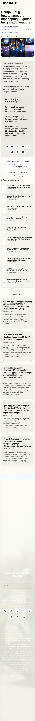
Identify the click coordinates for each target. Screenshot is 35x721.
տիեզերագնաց (17, 176)
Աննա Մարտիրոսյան (20, 161)
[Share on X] (28, 146)
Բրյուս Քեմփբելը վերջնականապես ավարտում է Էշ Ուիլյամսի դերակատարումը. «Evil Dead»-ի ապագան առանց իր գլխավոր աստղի (19, 259)
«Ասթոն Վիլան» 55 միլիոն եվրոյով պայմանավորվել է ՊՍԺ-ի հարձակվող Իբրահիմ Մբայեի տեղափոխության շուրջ (17, 305)
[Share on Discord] (12, 146)
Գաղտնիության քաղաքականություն (20, 647)
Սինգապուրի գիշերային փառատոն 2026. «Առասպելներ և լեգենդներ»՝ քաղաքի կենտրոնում (19, 238)
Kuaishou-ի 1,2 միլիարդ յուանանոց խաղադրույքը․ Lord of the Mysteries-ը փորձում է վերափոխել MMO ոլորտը (19, 207)
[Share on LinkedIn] (17, 152)
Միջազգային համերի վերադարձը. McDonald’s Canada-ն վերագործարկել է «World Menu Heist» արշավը (19, 217)
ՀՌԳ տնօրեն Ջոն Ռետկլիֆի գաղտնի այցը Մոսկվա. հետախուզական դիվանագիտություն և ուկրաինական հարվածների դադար (17, 228)
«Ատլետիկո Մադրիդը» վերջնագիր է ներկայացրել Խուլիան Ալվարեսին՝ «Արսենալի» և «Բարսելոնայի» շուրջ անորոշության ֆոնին (17, 372)
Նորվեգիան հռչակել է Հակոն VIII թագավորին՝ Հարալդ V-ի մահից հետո (15, 109)
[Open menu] (30, 3)
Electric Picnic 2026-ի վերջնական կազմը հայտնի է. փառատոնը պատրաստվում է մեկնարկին (18, 248)
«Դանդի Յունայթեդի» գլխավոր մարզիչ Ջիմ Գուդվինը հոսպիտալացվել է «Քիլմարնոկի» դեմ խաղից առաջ (17, 442)
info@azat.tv (21, 602)
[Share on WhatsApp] (23, 146)
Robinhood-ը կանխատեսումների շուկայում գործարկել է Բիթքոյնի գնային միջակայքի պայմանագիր (18, 186)
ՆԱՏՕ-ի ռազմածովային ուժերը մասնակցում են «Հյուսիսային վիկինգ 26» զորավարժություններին (19, 269)
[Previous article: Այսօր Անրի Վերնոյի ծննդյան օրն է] (2, 360)
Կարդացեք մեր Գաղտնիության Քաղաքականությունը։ (19, 639)
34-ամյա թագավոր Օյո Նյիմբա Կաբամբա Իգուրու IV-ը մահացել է (16, 119)
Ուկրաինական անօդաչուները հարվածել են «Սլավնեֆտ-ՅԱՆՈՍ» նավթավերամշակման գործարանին (16, 131)
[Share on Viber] (23, 152)
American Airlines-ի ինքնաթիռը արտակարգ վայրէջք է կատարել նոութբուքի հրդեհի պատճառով (18, 280)
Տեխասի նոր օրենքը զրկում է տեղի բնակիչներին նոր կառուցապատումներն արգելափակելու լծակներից (19, 196)
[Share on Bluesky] (17, 146)
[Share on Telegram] (7, 146)
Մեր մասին (12, 644)
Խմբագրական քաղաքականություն (15, 645)
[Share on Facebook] (12, 152)
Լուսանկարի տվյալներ (9, 58)
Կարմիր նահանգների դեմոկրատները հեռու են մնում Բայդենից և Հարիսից (16, 337)
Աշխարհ (16, 36)
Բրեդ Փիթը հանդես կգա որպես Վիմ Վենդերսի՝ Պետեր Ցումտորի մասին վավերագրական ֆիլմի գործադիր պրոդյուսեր (17, 409)
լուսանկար (12, 172)
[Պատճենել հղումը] (28, 29)
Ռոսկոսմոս (23, 172)
